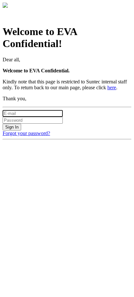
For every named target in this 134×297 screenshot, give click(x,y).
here (111, 87)
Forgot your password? (26, 133)
